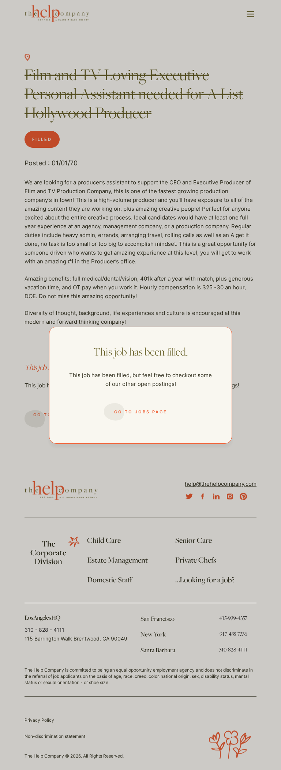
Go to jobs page (140, 411)
